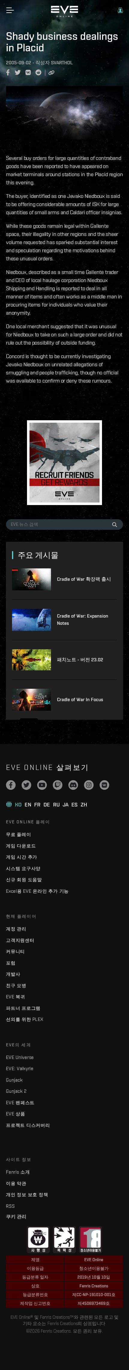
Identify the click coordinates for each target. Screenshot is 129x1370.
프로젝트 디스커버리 (28, 1125)
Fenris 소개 (18, 1172)
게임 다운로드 (21, 845)
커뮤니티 (15, 951)
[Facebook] (11, 785)
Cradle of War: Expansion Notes (82, 619)
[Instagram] (89, 785)
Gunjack (14, 1079)
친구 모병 (16, 985)
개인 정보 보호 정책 (27, 1194)
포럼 (11, 962)
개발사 (13, 974)
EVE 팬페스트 (20, 1102)
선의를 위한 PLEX (24, 1019)
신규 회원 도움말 (24, 879)
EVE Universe (20, 1057)
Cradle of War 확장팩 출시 (84, 579)
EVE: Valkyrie (20, 1068)
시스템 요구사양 (23, 868)
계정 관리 (16, 928)
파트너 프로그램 (23, 1008)
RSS (10, 1206)
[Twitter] (26, 785)
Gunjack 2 (16, 1091)
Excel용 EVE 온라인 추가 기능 (37, 891)
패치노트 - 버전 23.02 (80, 660)
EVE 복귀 (15, 996)
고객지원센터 (20, 940)
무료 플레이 (18, 834)
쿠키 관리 (16, 1216)
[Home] (64, 15)
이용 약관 (16, 1183)
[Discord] (73, 785)
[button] (120, 10)
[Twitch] (57, 785)
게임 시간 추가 (21, 857)
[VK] (104, 785)
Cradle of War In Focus (80, 699)
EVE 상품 (15, 1113)
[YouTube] (42, 785)
